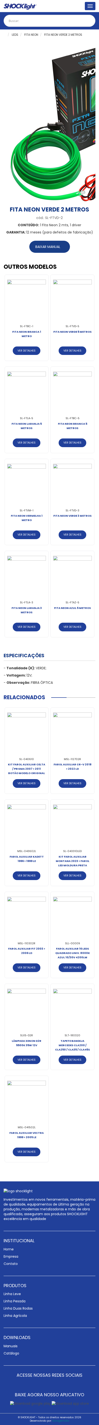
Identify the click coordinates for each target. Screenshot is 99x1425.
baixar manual (48, 246)
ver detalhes (27, 351)
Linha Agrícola (15, 1315)
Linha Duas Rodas (18, 1308)
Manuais (11, 1346)
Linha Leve (12, 1293)
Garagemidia (60, 1421)
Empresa (11, 1256)
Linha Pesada (14, 1301)
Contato (11, 1263)
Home (9, 1249)
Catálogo (11, 1353)
